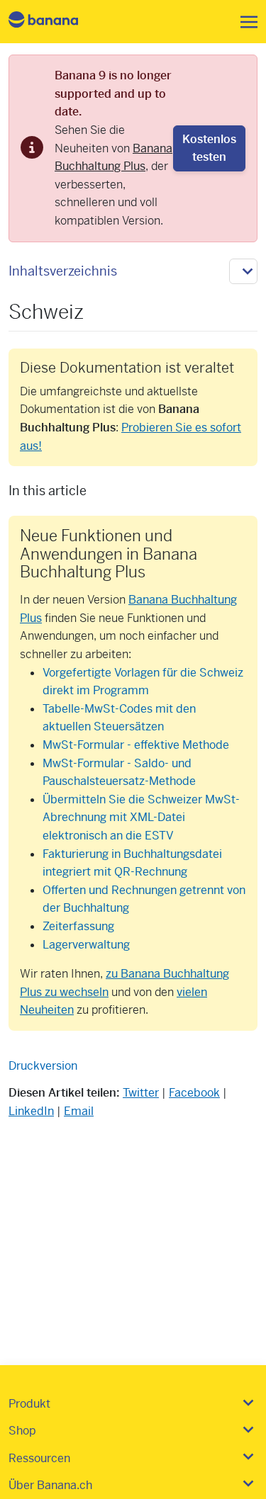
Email (79, 1111)
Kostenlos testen (209, 148)
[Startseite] (55, 22)
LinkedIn (31, 1111)
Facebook (194, 1092)
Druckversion (43, 1065)
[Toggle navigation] (244, 22)
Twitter (141, 1092)
